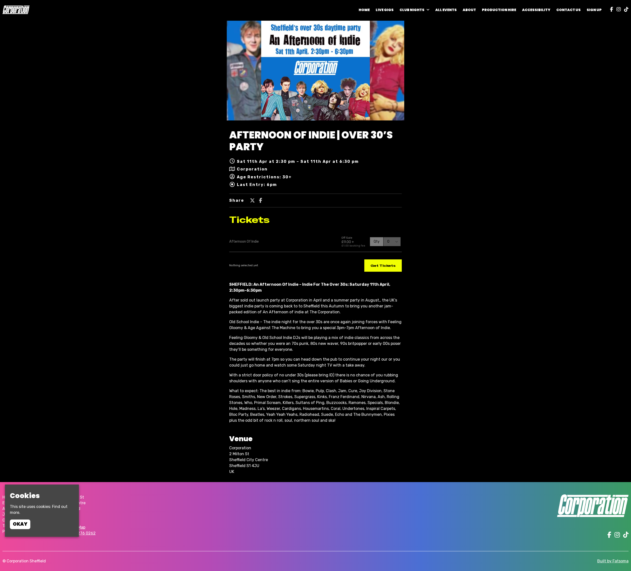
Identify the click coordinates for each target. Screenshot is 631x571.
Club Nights (412, 9)
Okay (20, 524)
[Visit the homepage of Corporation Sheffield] (16, 9)
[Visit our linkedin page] (625, 9)
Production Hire (499, 9)
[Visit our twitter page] (252, 201)
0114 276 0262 (82, 533)
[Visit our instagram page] (617, 9)
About (469, 9)
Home (364, 9)
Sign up (594, 9)
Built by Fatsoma (613, 561)
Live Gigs (385, 9)
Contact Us (568, 9)
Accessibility (536, 9)
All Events (446, 9)
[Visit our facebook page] (610, 9)
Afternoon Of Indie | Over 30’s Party (311, 141)
